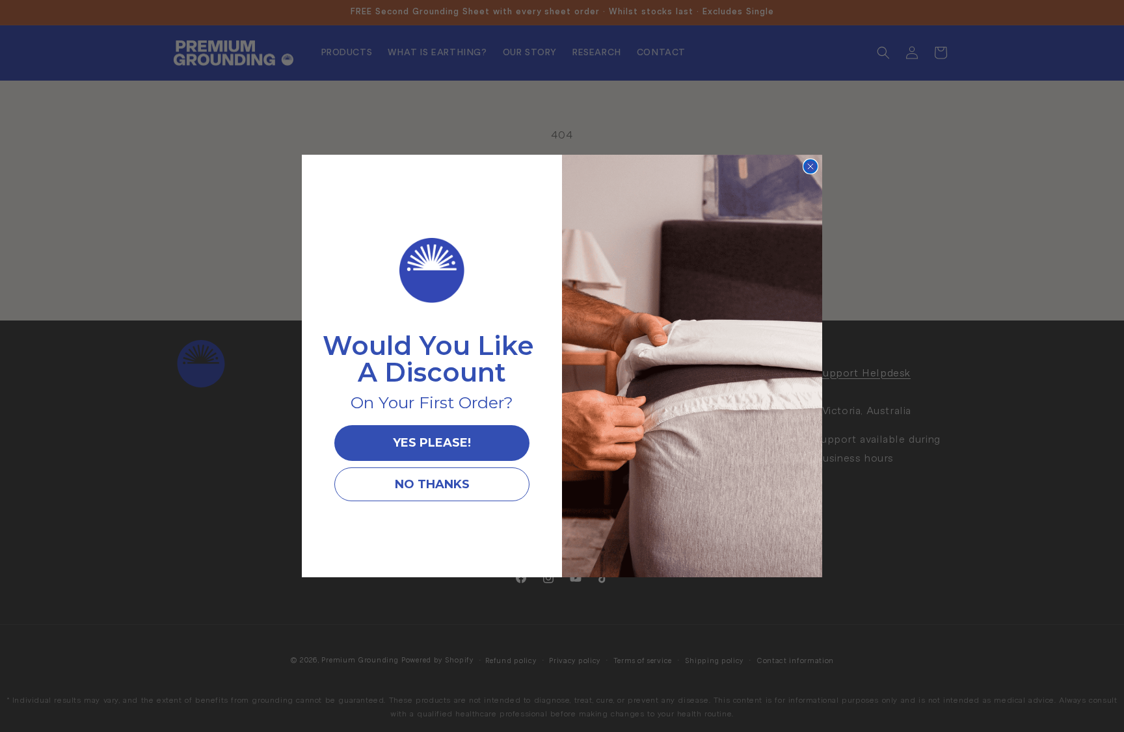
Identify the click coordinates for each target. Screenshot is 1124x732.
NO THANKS (432, 484)
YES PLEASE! (432, 443)
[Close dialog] (810, 166)
